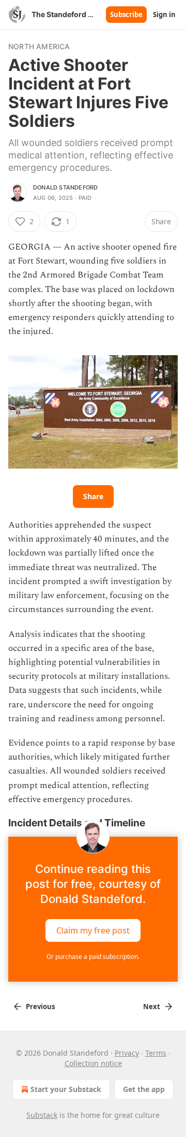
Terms (155, 1053)
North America (39, 46)
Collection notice (93, 1063)
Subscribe (126, 14)
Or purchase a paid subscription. (93, 956)
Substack (41, 1115)
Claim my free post (93, 930)
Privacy (127, 1053)
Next (151, 1006)
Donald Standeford (65, 187)
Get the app (144, 1089)
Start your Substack (65, 1089)
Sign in (164, 14)
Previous (40, 1006)
